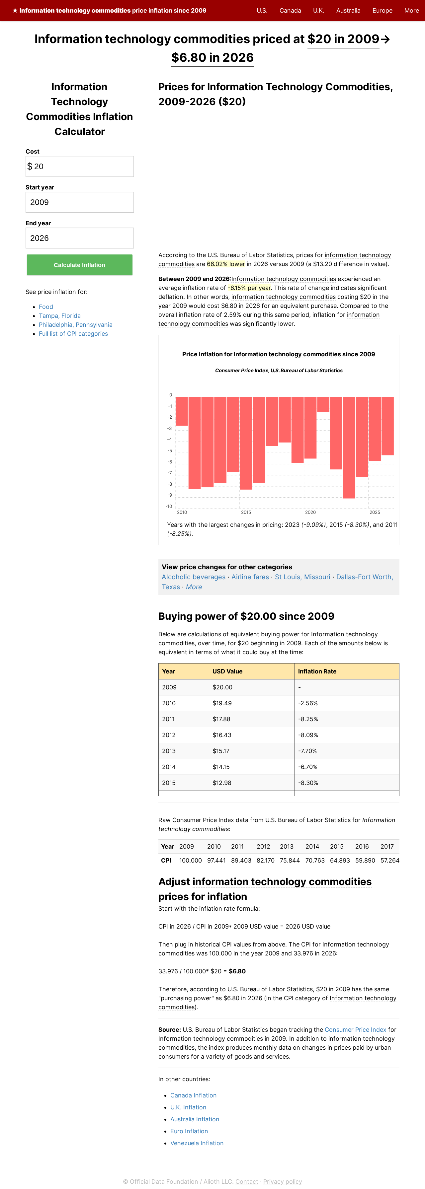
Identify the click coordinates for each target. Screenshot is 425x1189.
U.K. (318, 10)
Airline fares (250, 577)
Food (46, 306)
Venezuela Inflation (197, 1143)
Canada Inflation (193, 1095)
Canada (290, 10)
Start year (40, 187)
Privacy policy (282, 1181)
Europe (382, 10)
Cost (33, 151)
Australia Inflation (194, 1119)
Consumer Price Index (355, 1029)
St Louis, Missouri (302, 577)
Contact (246, 1181)
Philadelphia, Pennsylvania (76, 324)
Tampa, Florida (60, 315)
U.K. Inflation (188, 1107)
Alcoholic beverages (193, 577)
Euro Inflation (189, 1131)
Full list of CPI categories (73, 333)
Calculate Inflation (79, 265)
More (411, 10)
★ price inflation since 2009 (109, 10)
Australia (348, 10)
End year (38, 223)
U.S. (262, 10)
